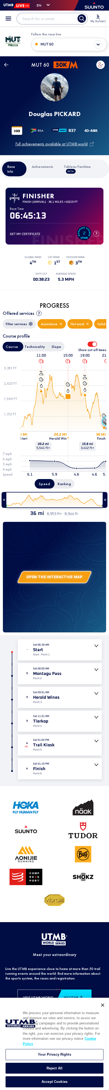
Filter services (16, 323)
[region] (54, 1044)
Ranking (64, 483)
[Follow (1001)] (100, 65)
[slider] (54, 500)
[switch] (92, 344)
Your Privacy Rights (54, 1054)
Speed (44, 483)
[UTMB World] (54, 939)
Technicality (35, 346)
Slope (57, 346)
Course (12, 346)
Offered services (18, 313)
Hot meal (77, 323)
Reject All (54, 1068)
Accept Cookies (54, 1082)
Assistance (49, 323)
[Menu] (8, 18)
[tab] (14, 169)
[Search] (82, 18)
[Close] (102, 1005)
